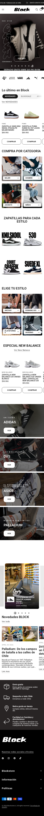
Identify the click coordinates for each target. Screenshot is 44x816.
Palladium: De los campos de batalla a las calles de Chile (19, 652)
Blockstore (8, 770)
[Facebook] (4, 758)
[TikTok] (22, 758)
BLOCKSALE (26, 96)
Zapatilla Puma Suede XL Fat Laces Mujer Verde (31, 128)
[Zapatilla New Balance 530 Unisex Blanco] (12, 362)
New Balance (7, 372)
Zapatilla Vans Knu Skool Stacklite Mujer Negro (11, 128)
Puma (24, 124)
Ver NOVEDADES (10, 102)
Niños (28, 205)
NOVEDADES (10, 96)
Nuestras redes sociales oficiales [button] (18, 752)
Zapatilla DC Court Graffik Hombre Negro (25, 599)
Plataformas (10, 331)
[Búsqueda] (37, 9)
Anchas (8, 310)
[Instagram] (10, 758)
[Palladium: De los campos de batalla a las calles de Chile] (20, 633)
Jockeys (8, 205)
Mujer (7, 178)
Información (9, 779)
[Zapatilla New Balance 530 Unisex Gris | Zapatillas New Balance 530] (32, 362)
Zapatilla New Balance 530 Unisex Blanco (11, 377)
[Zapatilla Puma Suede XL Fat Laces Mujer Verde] (31, 114)
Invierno (29, 332)
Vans (4, 124)
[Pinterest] (16, 758)
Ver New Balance (22, 350)
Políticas (7, 788)
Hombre (29, 178)
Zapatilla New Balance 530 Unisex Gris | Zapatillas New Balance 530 (31, 378)
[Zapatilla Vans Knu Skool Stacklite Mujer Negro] (11, 114)
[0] (40, 9)
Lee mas (6, 671)
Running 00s (30, 310)
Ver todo (6, 622)
